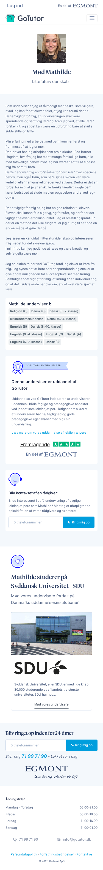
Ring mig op (80, 522)
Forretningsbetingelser (57, 854)
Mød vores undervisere (51, 704)
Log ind (15, 5)
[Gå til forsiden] (24, 18)
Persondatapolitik (24, 854)
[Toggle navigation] (92, 18)
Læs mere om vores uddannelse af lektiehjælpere (49, 432)
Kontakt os (84, 854)
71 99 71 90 (34, 756)
